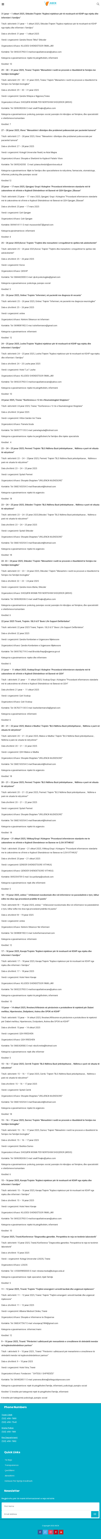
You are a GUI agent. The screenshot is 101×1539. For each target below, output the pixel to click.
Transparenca (11, 1465)
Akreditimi (9, 1475)
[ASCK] (50, 4)
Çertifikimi (9, 1470)
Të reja (8, 1459)
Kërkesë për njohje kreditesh (18, 1481)
